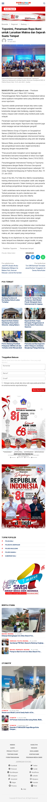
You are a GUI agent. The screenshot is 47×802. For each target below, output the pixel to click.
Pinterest (14, 769)
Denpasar (13, 641)
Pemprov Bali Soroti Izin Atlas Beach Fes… (26, 652)
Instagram (14, 776)
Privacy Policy (12, 751)
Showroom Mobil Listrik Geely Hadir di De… (18, 712)
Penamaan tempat (27, 248)
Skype (14, 782)
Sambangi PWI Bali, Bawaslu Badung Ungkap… (27, 643)
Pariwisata (19, 649)
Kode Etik (34, 745)
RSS (24, 789)
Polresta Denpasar (12, 545)
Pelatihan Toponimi (10, 248)
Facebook (14, 765)
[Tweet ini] (32, 257)
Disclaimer (34, 751)
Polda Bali (9, 541)
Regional (11, 634)
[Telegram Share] (38, 257)
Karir (12, 748)
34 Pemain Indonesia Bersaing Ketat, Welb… (26, 720)
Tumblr (35, 769)
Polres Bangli (10, 552)
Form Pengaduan (12, 757)
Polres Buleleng (11, 548)
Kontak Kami (34, 754)
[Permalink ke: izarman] (4, 40)
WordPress (35, 772)
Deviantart (14, 779)
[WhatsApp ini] (43, 257)
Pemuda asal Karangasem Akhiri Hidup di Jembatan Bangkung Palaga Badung (35, 346)
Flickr (35, 786)
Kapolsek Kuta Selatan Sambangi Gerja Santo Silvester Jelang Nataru (10, 323)
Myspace (35, 779)
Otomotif (5, 710)
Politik (19, 641)
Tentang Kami (12, 754)
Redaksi (34, 748)
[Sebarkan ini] (27, 257)
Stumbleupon (14, 772)
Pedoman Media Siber (34, 757)
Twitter (35, 765)
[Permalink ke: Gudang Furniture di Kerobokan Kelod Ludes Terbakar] (12, 290)
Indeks (12, 745)
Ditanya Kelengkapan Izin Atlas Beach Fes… (18, 636)
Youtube (35, 782)
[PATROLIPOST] (23, 3)
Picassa (14, 786)
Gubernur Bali (10, 556)
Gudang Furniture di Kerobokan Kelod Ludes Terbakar (11, 300)
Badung (4, 634)
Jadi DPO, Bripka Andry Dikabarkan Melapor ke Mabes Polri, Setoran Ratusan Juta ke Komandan (12, 268)
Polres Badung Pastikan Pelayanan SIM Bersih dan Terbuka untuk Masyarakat (12, 346)
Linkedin (35, 776)
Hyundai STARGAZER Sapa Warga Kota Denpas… (24, 728)
